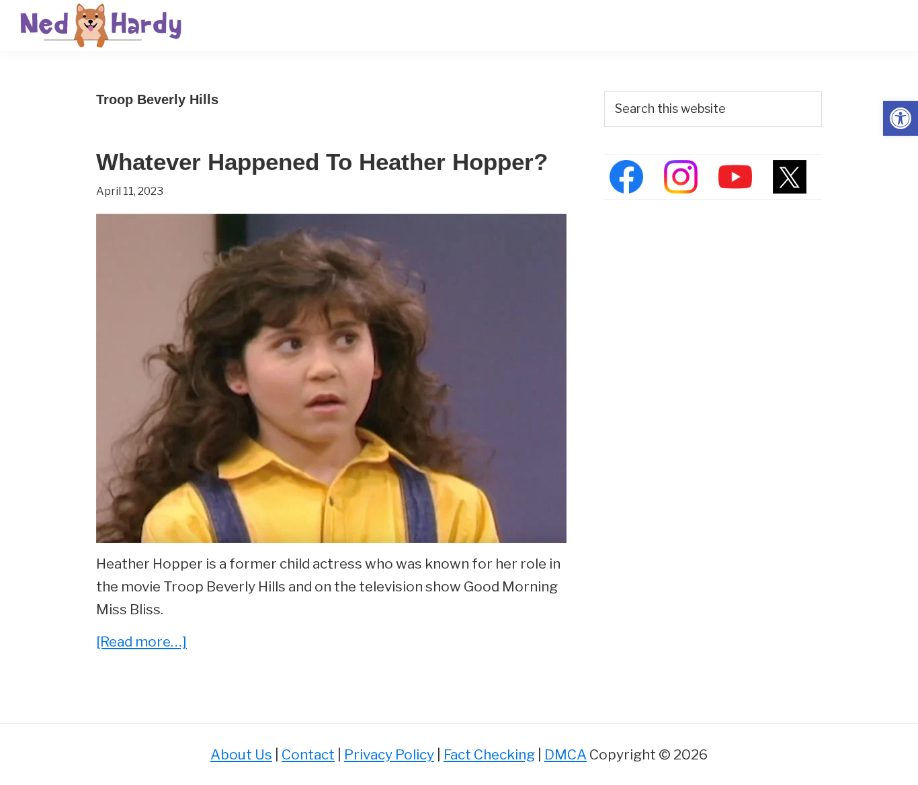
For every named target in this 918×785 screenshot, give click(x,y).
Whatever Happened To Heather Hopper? (322, 162)
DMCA (565, 754)
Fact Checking (489, 754)
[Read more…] (141, 642)
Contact (308, 754)
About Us (241, 754)
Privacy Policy (389, 754)
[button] (900, 118)
